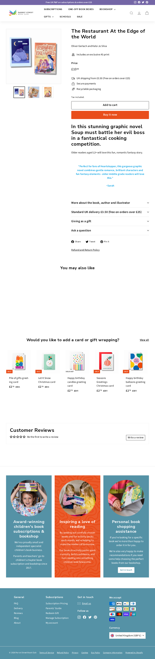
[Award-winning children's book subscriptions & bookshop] (29, 498)
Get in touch (126, 570)
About (17, 623)
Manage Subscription (57, 618)
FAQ (16, 603)
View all (144, 340)
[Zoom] (33, 56)
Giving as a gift (81, 221)
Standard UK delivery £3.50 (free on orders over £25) (106, 212)
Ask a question (81, 230)
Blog (16, 618)
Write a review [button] (135, 437)
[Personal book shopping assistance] (126, 498)
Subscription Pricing (57, 603)
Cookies (84, 652)
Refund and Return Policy (85, 250)
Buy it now (110, 115)
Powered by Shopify (134, 652)
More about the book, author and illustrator (100, 203)
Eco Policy (95, 652)
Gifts (47, 16)
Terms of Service (46, 652)
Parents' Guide (53, 608)
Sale (79, 16)
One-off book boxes (81, 9)
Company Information (112, 652)
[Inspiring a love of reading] (77, 498)
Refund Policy (63, 652)
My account (52, 623)
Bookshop (106, 9)
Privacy (75, 652)
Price (74, 63)
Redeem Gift (52, 613)
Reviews (18, 613)
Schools (65, 16)
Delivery (18, 608)
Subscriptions (53, 9)
